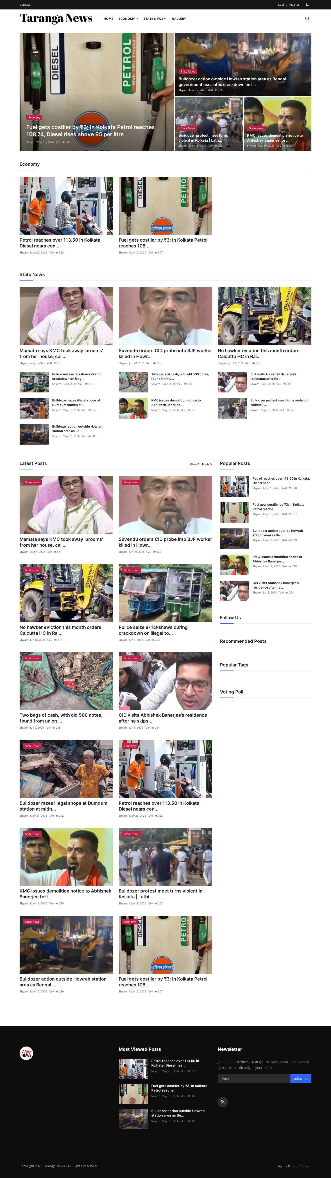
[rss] (223, 1102)
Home (108, 18)
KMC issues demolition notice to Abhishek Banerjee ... (176, 402)
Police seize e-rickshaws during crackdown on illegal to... (153, 630)
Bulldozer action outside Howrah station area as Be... (77, 428)
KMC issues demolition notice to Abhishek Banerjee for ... (275, 138)
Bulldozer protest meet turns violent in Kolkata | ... (279, 402)
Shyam (30, 142)
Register (293, 4)
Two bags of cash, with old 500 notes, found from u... (180, 376)
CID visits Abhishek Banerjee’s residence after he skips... (163, 718)
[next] (167, 92)
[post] (97, 92)
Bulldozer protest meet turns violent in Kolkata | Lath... (203, 138)
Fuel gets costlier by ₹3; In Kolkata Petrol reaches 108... (163, 243)
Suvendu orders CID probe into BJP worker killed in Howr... (165, 353)
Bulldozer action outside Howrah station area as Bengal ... (63, 982)
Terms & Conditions (292, 1166)
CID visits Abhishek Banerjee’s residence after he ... (273, 376)
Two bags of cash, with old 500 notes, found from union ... (61, 718)
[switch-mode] (307, 4)
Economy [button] (127, 18)
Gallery (179, 18)
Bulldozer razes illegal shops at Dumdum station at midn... (63, 806)
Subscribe (300, 1078)
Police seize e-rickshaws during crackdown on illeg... (77, 376)
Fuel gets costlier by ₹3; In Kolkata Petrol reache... (278, 507)
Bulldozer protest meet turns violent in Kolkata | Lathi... (160, 893)
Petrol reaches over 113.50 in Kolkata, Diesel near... (281, 480)
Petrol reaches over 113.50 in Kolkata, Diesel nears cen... (61, 243)
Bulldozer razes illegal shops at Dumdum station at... (76, 402)
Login (282, 4)
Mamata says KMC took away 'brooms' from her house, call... (61, 353)
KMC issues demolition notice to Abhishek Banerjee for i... (65, 893)
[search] (307, 18)
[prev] (27, 92)
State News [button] (153, 18)
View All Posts (199, 464)
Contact (25, 4)
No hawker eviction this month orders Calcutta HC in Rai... (258, 353)
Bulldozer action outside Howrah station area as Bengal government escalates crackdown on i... (232, 82)
